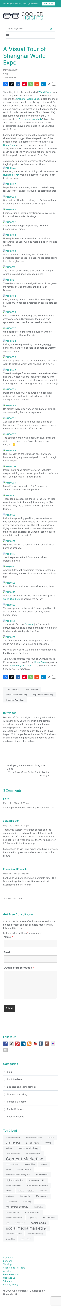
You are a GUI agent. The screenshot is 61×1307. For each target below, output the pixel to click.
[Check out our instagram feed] (47, 1043)
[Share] (5, 84)
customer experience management (18, 1175)
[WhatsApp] (30, 84)
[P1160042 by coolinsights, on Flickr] (9, 369)
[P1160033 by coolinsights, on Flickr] (9, 356)
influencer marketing (26, 1191)
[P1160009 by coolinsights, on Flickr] (9, 234)
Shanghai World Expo (27, 98)
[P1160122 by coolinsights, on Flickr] (9, 540)
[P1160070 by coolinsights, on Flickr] (9, 466)
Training (7, 1264)
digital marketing (14, 1180)
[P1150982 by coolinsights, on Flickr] (9, 183)
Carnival (29, 624)
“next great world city (30, 119)
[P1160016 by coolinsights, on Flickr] (9, 267)
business (9, 1148)
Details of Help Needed (19, 967)
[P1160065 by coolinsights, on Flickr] (9, 450)
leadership (25, 1196)
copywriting (30, 1164)
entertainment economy (16, 694)
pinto (6, 798)
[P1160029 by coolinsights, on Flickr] (9, 340)
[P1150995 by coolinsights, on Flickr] (9, 311)
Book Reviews (14, 1079)
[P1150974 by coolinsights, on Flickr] (9, 167)
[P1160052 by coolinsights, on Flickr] (9, 418)
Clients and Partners (14, 1267)
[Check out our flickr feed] (53, 1043)
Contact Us (9, 1277)
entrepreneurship (37, 1180)
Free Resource (10, 1274)
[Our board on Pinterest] (17, 1043)
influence (9, 1191)
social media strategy (35, 1234)
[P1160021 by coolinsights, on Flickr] (9, 279)
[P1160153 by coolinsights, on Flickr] (9, 604)
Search (51, 28)
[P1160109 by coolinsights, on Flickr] (9, 514)
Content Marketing (17, 1094)
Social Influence (15, 1116)
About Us (8, 1257)
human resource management (37, 1185)
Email (8, 952)
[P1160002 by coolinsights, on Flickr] (9, 222)
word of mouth (26, 1239)
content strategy (12, 1164)
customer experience (24, 1169)
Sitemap (7, 1281)
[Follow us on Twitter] (11, 1043)
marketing (27, 1201)
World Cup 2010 (11, 598)
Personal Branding (17, 1101)
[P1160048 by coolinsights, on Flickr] (9, 405)
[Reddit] (37, 84)
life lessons (42, 1196)
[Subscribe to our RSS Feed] (29, 1043)
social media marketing (26, 1228)
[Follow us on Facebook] (5, 1043)
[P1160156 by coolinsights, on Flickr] (9, 620)
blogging (51, 1137)
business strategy (28, 1148)
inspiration (10, 1196)
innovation (43, 1191)
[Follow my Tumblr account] (41, 1043)
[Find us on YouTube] (35, 1043)
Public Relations (15, 1109)
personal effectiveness (14, 1218)
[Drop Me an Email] (5, 1050)
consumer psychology (33, 1153)
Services (7, 1260)
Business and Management (21, 1086)
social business (20, 1223)
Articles (7, 1271)
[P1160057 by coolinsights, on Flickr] (9, 434)
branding (48, 1143)
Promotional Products (15, 869)
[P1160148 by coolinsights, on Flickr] (9, 591)
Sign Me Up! (48, 4)
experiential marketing (43, 694)
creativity (44, 1164)
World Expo (44, 92)
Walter (11, 713)
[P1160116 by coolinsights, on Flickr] (9, 553)
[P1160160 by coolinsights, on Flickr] (9, 636)
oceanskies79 (11, 820)
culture (8, 1169)
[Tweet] (12, 84)
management (11, 1201)
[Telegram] (43, 84)
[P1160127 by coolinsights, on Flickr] (9, 566)
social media (38, 1222)
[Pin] (24, 84)
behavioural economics (34, 1137)
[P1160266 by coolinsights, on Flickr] (9, 250)
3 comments (9, 77)
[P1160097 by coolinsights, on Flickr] (9, 495)
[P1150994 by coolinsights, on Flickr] (9, 295)
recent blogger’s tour (20, 665)
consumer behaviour (13, 1153)
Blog (5, 73)
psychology (33, 1218)
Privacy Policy (10, 1284)
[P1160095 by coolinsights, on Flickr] (9, 482)
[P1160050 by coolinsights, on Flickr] (9, 389)
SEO (7, 1223)
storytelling (10, 1239)
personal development (32, 1212)
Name (8, 937)
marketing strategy (17, 1206)
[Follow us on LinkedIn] (23, 1043)
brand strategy (12, 689)
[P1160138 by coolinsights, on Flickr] (9, 582)
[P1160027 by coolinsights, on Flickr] (9, 328)
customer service (42, 1175)
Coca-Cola (9, 145)
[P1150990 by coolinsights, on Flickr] (9, 196)
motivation (38, 1207)
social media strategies (14, 1233)
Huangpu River (11, 174)
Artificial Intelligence (13, 1137)
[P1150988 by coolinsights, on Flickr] (9, 209)
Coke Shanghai (31, 689)
